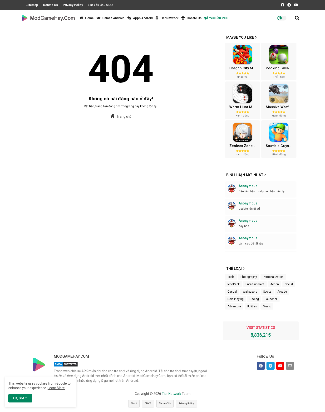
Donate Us (51, 5)
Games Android (113, 18)
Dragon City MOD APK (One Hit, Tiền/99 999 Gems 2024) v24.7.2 (244, 68)
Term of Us (165, 403)
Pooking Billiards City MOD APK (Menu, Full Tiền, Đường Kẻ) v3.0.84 (280, 68)
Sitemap (32, 5)
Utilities (252, 306)
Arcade (282, 291)
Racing (254, 299)
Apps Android (142, 18)
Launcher (271, 299)
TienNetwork (168, 18)
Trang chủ (124, 116)
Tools (231, 277)
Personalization (273, 277)
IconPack (233, 284)
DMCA (148, 403)
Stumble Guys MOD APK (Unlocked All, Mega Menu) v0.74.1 (280, 146)
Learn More (56, 388)
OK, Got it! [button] (20, 398)
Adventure (234, 306)
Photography (249, 277)
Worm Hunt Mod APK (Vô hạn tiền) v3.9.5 (244, 107)
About (134, 403)
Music (267, 306)
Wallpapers (250, 291)
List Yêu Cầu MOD (100, 5)
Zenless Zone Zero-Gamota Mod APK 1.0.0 (244, 146)
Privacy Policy (73, 5)
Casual (232, 291)
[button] (297, 18)
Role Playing (235, 299)
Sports (267, 291)
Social (289, 284)
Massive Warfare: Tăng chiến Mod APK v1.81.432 (280, 107)
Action (274, 284)
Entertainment (255, 284)
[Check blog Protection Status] (66, 366)
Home (89, 18)
